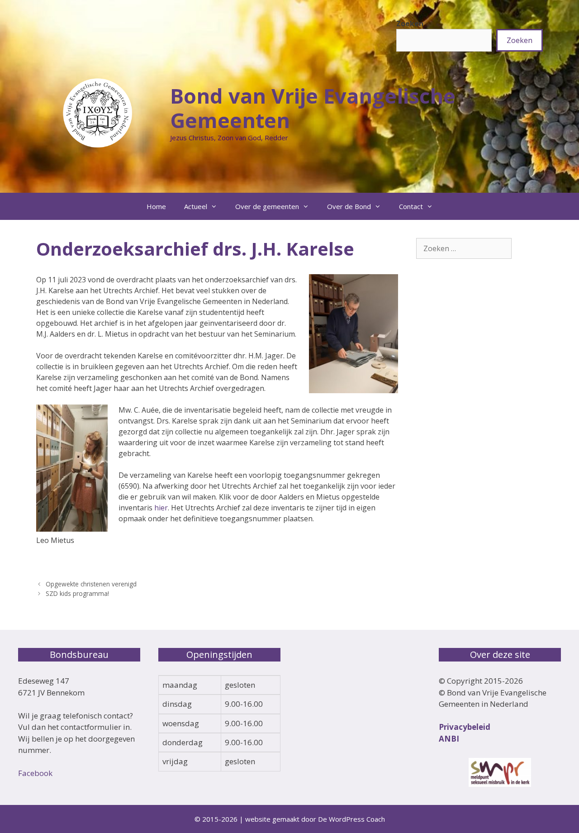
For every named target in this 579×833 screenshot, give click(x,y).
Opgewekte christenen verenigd (91, 584)
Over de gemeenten (267, 206)
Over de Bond (349, 206)
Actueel (195, 206)
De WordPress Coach (351, 818)
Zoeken (409, 24)
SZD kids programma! (77, 593)
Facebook (35, 773)
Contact (411, 206)
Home (156, 206)
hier (161, 508)
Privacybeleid (464, 727)
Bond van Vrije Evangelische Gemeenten (313, 108)
